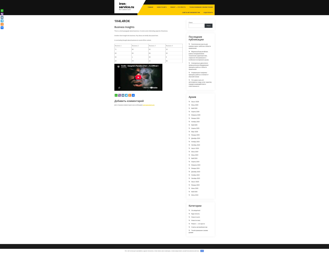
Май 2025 (194, 125)
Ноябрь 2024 (195, 141)
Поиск (191, 22)
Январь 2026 (195, 118)
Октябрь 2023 (195, 178)
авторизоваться (148, 105)
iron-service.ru (126, 5)
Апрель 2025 (195, 128)
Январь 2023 (195, 185)
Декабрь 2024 (195, 138)
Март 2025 (194, 131)
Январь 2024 (195, 168)
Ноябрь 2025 (195, 121)
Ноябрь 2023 (195, 175)
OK (202, 251)
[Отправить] (2, 27)
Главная (150, 7)
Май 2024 (194, 158)
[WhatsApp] (2, 10)
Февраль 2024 (195, 165)
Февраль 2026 (195, 115)
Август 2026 (195, 101)
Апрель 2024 (195, 161)
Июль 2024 (194, 151)
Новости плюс (195, 220)
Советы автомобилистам (191, 12)
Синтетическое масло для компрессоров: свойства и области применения (200, 46)
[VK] (2, 17)
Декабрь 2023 (195, 171)
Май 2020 (194, 191)
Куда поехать (208, 12)
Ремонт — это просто (178, 7)
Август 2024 (195, 148)
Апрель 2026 (195, 111)
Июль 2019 (194, 195)
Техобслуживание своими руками (201, 7)
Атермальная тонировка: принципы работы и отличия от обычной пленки (198, 74)
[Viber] (2, 14)
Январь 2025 (195, 135)
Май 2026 (194, 108)
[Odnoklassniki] (2, 24)
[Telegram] (2, 21)
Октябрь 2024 (195, 145)
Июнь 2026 (194, 105)
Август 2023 (195, 181)
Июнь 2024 (194, 155)
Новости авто (162, 7)
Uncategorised (195, 210)
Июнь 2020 (194, 188)
